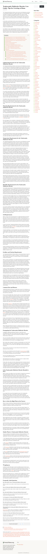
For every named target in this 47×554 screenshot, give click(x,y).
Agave (36, 25)
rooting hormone (23, 351)
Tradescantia (37, 107)
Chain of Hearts (37, 47)
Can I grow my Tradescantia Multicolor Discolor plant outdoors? (15, 58)
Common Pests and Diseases (10, 43)
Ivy (35, 70)
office (13, 470)
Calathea (6, 442)
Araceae (36, 32)
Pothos (36, 91)
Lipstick (36, 72)
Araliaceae (37, 34)
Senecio (36, 100)
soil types (14, 226)
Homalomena (37, 67)
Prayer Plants (37, 92)
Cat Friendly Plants (38, 15)
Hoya (36, 69)
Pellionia (36, 82)
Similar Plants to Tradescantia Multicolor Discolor (13, 48)
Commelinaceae (37, 51)
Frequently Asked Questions (9, 50)
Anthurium (36, 31)
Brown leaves (5, 509)
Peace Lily (36, 81)
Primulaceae (37, 94)
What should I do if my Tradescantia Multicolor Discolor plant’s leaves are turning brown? (16, 57)
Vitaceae (36, 110)
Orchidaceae (37, 78)
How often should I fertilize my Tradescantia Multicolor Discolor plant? (16, 53)
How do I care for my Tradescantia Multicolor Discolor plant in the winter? (16, 59)
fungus (4, 312)
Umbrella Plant (37, 109)
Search (42, 6)
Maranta (36, 73)
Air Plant (36, 26)
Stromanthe (37, 103)
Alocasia (36, 28)
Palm (36, 79)
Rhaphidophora (37, 95)
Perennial (36, 85)
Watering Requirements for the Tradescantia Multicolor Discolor (15, 38)
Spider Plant (37, 101)
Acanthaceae (37, 22)
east (7, 85)
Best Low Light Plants (38, 12)
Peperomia (7, 447)
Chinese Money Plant (23, 451)
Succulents (37, 104)
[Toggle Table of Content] (28, 35)
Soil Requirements (8, 41)
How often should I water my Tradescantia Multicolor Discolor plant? (16, 51)
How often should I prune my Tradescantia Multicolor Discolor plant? (16, 55)
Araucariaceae (37, 35)
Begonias (36, 38)
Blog (32, 1)
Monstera (36, 76)
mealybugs (10, 303)
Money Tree (37, 75)
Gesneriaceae (37, 66)
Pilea (6, 451)
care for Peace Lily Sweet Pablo (18, 533)
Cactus (36, 45)
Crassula (36, 53)
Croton (36, 54)
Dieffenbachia (37, 56)
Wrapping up (7, 49)
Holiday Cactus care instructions (20, 534)
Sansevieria (37, 98)
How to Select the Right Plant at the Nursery (12, 47)
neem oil (11, 299)
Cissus (36, 50)
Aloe (35, 29)
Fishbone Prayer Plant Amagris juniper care (12, 536)
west (10, 85)
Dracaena (36, 59)
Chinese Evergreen (38, 48)
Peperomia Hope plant (9, 533)
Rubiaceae (37, 97)
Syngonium (37, 106)
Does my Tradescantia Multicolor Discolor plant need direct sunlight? (16, 52)
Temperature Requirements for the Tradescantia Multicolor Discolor (16, 39)
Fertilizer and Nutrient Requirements (11, 42)
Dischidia (36, 57)
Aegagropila (37, 23)
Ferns (36, 63)
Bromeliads (37, 44)
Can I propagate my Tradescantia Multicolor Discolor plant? (14, 54)
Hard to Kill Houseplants (39, 16)
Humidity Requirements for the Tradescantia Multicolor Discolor (15, 40)
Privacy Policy (20, 544)
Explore (36, 1)
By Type (41, 1)
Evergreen (36, 60)
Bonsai (36, 42)
